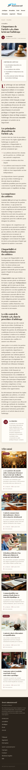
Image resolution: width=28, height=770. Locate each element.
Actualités (12, 10)
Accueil (3, 20)
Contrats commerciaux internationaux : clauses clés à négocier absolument (12, 515)
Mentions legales (7, 756)
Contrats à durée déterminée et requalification (13, 634)
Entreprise (5, 14)
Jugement (12, 14)
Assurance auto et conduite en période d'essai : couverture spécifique (12, 673)
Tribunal (19, 14)
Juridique (4, 10)
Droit (17, 10)
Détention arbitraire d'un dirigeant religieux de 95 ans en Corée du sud (12, 555)
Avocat (23, 10)
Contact (4, 753)
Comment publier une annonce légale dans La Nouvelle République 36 (11, 595)
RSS (3, 758)
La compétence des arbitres (12, 69)
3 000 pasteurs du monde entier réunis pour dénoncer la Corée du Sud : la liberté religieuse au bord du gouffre (13, 474)
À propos (21, 439)
